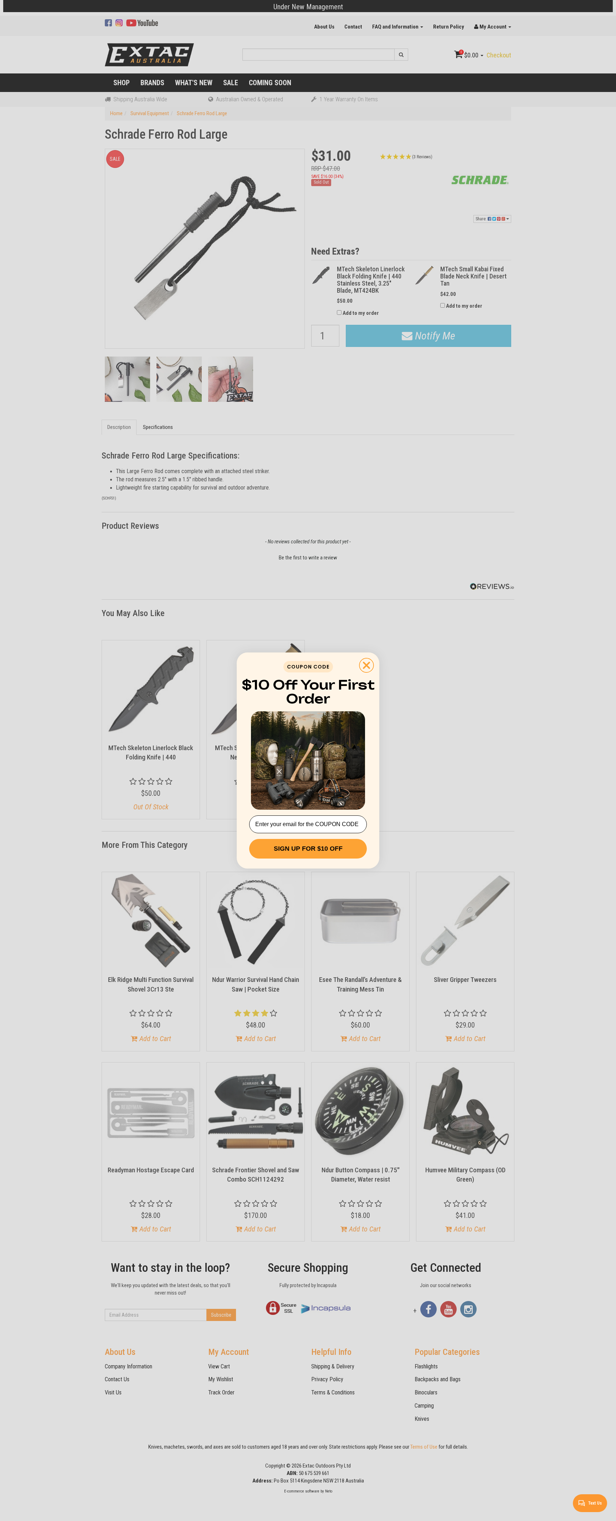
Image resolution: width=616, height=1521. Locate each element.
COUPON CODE (308, 666)
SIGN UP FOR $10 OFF (308, 848)
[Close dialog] (366, 665)
